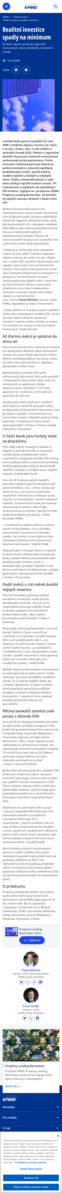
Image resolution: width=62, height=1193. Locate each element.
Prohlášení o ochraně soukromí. (31, 1162)
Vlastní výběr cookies (31, 1169)
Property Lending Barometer (26, 1066)
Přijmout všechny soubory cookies (31, 1187)
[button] (21, 982)
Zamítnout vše (31, 1178)
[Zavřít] (58, 1135)
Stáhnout (34, 940)
